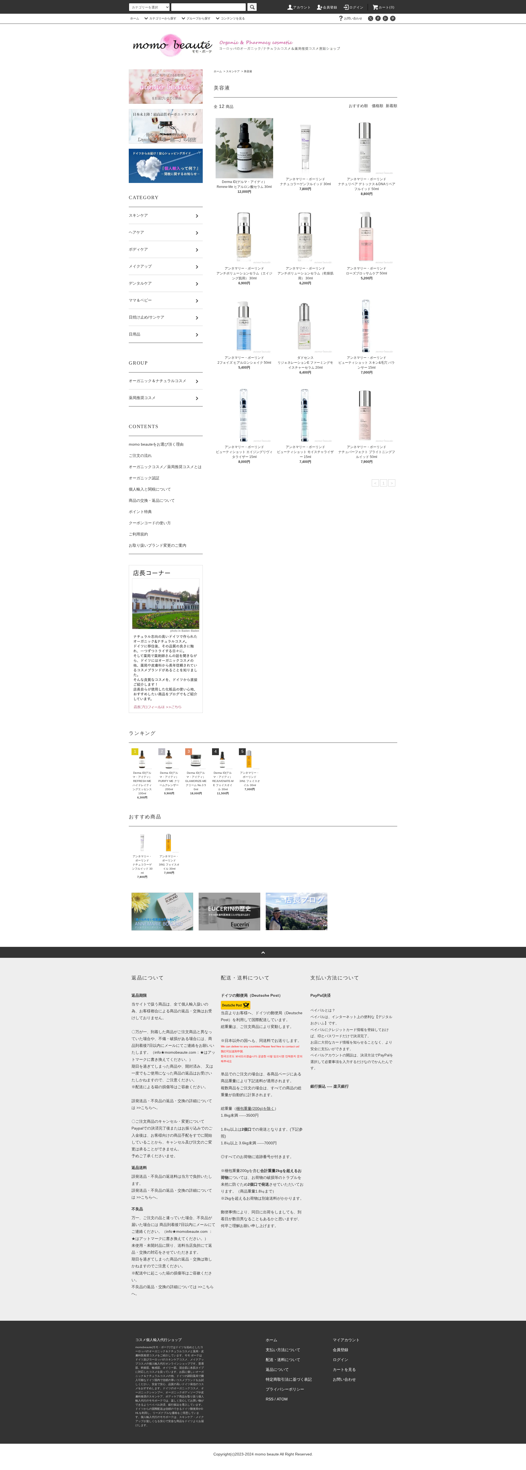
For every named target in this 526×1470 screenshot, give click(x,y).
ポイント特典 (140, 511)
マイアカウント (346, 1340)
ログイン (356, 7)
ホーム (134, 18)
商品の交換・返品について (152, 500)
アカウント (302, 7)
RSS (269, 1399)
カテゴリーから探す (162, 18)
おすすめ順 (358, 106)
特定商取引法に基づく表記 (289, 1379)
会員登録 (330, 7)
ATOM (282, 1399)
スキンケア (233, 71)
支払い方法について (283, 1350)
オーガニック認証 (144, 478)
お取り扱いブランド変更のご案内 (157, 545)
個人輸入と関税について (150, 489)
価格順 (377, 106)
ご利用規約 (138, 534)
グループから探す (199, 18)
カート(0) (387, 7)
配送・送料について (283, 1359)
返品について (277, 1369)
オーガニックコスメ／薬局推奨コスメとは (165, 467)
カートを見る (344, 1369)
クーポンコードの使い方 (150, 523)
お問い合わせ (353, 18)
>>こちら (143, 1107)
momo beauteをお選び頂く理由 (156, 444)
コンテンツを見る (233, 18)
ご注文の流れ (140, 455)
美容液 (248, 71)
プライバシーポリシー (285, 1389)
